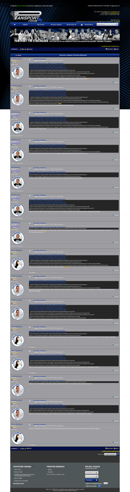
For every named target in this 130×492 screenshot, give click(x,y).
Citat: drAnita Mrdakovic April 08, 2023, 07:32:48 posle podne (47, 304)
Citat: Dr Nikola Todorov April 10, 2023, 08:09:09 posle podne (47, 91)
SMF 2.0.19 (48, 489)
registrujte (114, 11)
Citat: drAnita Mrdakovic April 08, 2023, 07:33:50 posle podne (48, 93)
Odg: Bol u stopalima (39, 59)
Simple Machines (63, 489)
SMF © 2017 (55, 489)
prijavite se (106, 11)
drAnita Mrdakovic (17, 250)
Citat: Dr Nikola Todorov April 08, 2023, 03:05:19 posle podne (48, 94)
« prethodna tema (106, 46)
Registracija (71, 25)
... (19, 49)
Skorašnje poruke (18, 483)
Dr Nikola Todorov (16, 58)
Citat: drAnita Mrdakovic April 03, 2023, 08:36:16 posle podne (48, 68)
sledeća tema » (115, 46)
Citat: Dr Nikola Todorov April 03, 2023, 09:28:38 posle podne (48, 67)
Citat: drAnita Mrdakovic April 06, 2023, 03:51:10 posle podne (48, 95)
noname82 (117, 21)
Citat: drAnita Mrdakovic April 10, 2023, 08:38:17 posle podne (47, 90)
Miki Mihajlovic (15, 112)
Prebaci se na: (101, 454)
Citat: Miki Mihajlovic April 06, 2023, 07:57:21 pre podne (46, 66)
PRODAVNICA (89, 25)
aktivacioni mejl (114, 13)
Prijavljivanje (56, 25)
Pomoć (25, 25)
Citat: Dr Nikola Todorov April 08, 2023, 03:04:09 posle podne (47, 64)
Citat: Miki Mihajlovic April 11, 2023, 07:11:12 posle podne (46, 63)
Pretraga (40, 25)
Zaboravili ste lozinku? (91, 468)
